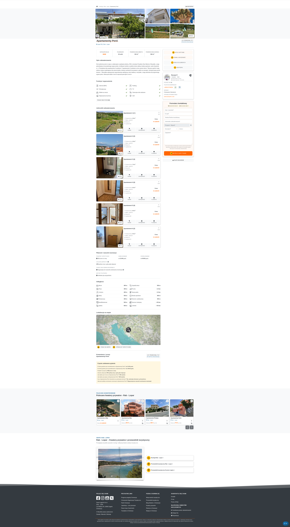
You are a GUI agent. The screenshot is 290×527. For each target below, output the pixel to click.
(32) (192, 35)
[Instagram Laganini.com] (102, 498)
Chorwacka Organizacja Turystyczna (131, 500)
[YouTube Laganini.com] (107, 498)
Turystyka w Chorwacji (127, 510)
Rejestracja (175, 515)
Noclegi (101, 6)
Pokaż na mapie (105, 347)
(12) (120, 130)
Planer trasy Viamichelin (127, 508)
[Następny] (117, 408)
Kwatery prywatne (151, 505)
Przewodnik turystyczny (152, 500)
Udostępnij (190, 6)
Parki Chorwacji (125, 503)
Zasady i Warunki (101, 514)
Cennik (129, 130)
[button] (128, 330)
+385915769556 (168, 87)
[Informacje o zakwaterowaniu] (118, 420)
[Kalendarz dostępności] (118, 423)
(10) (120, 199)
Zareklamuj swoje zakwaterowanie (181, 510)
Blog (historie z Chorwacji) (153, 503)
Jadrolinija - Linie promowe (128, 505)
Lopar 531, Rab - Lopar (103, 44)
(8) (121, 245)
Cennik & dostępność (179, 57)
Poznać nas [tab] (167, 82)
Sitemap (108, 514)
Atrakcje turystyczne (123, 347)
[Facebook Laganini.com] (98, 498)
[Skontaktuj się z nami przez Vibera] (179, 87)
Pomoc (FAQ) (174, 502)
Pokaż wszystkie (103, 100)
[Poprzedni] (99, 408)
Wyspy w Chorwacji (151, 510)
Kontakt (173, 496)
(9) (121, 153)
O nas (172, 499)
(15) (120, 222)
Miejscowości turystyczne (153, 497)
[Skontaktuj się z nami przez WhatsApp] (175, 87)
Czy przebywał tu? (187, 41)
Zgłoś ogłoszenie (179, 160)
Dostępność (142, 130)
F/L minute (154, 130)
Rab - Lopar (106, 6)
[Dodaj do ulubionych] (118, 401)
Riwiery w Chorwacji (151, 508)
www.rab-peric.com (169, 96)
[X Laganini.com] (112, 498)
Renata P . (102, 34)
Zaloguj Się (175, 513)
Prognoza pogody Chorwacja (129, 497)
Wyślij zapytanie (179, 52)
